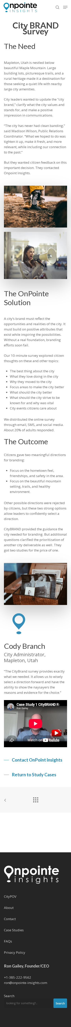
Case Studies (14, 930)
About (9, 907)
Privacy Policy (14, 952)
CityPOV (10, 896)
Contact (10, 919)
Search (9, 996)
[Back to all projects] (35, 799)
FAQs (8, 941)
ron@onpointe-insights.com (25, 982)
